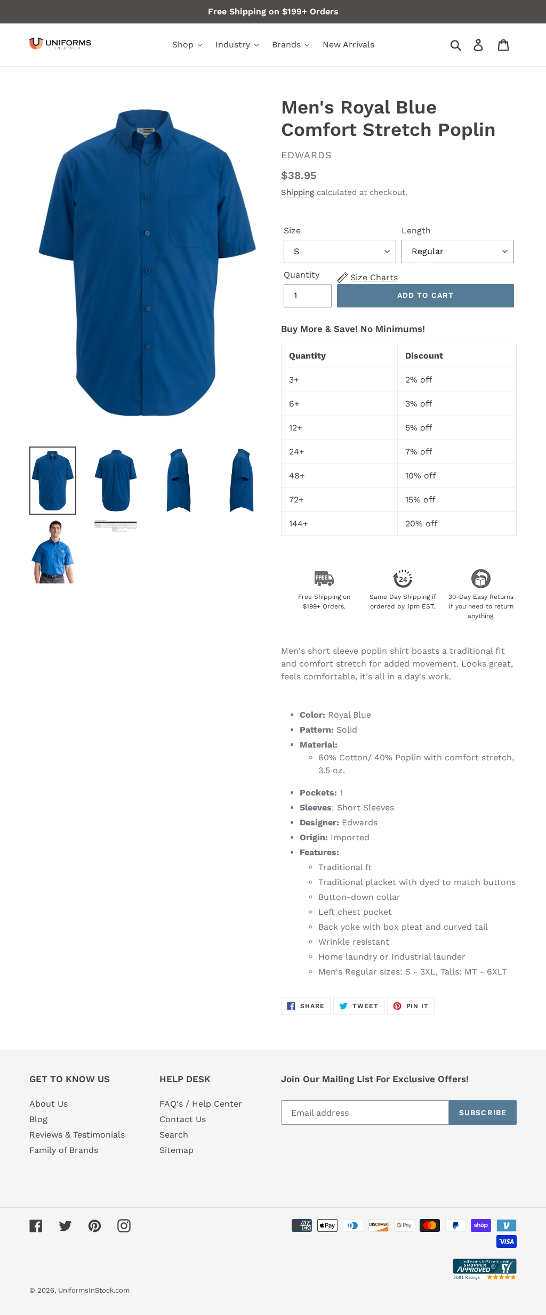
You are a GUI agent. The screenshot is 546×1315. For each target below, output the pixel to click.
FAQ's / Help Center (200, 1104)
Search (173, 1135)
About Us (48, 1104)
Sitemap (176, 1150)
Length (416, 230)
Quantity (301, 275)
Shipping (297, 192)
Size (292, 230)
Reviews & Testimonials (77, 1135)
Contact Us (182, 1119)
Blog (38, 1119)
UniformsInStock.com (94, 1290)
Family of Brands (63, 1150)
